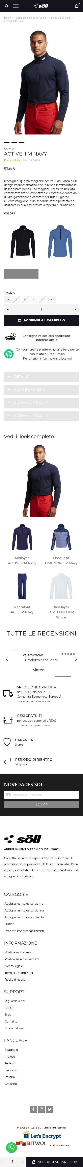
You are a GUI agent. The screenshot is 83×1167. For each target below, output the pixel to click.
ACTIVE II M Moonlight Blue (60, 240)
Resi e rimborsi (15, 979)
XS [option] (8, 299)
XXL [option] (51, 299)
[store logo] (41, 6)
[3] (21, 142)
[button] (14, 274)
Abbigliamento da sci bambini (25, 917)
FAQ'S (9, 1008)
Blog (8, 1014)
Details (21, 377)
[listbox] (41, 300)
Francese (11, 1070)
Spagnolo (11, 1050)
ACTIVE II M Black (23, 240)
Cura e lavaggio (29, 390)
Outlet (9, 924)
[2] (14, 142)
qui (69, 358)
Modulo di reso (15, 1028)
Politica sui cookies (18, 952)
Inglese (10, 1056)
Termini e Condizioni (19, 973)
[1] (6, 142)
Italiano (10, 1077)
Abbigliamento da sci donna (24, 910)
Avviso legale (14, 966)
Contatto (11, 1021)
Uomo (9, 149)
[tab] (41, 377)
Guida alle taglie (31, 403)
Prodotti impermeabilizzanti (24, 931)
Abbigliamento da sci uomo (24, 903)
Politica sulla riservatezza (22, 959)
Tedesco (10, 1063)
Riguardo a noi (15, 1001)
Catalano (11, 1084)
